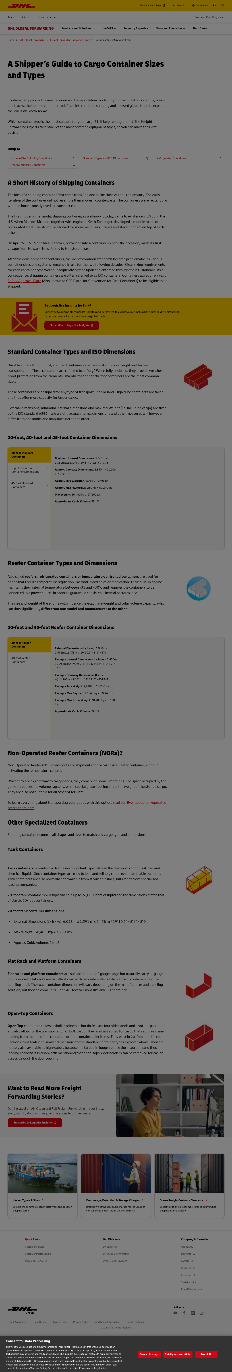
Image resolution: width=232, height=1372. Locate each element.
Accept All (206, 1354)
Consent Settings (149, 1354)
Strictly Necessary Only (177, 1354)
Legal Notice (100, 1368)
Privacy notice (86, 1368)
